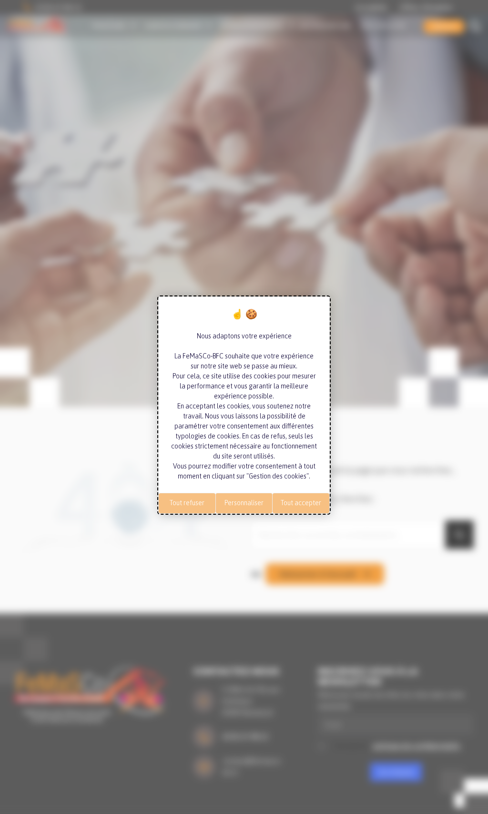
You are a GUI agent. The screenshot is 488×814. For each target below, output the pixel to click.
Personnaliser (244, 503)
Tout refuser (187, 503)
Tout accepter (301, 503)
